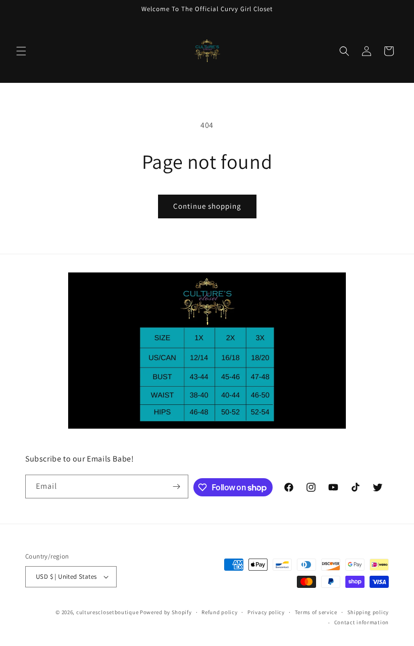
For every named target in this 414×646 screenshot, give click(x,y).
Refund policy (219, 612)
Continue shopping (207, 206)
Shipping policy (368, 612)
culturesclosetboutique (107, 612)
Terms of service (316, 612)
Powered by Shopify (166, 612)
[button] (21, 51)
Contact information (361, 622)
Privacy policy (266, 612)
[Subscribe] (177, 486)
